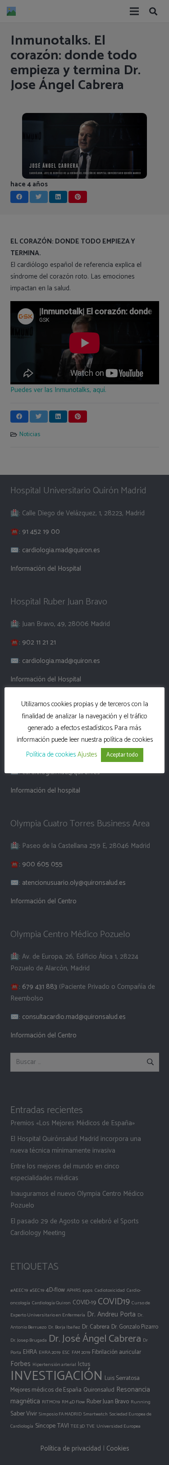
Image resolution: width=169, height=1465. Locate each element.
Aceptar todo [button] (122, 755)
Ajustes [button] (87, 754)
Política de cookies (51, 754)
